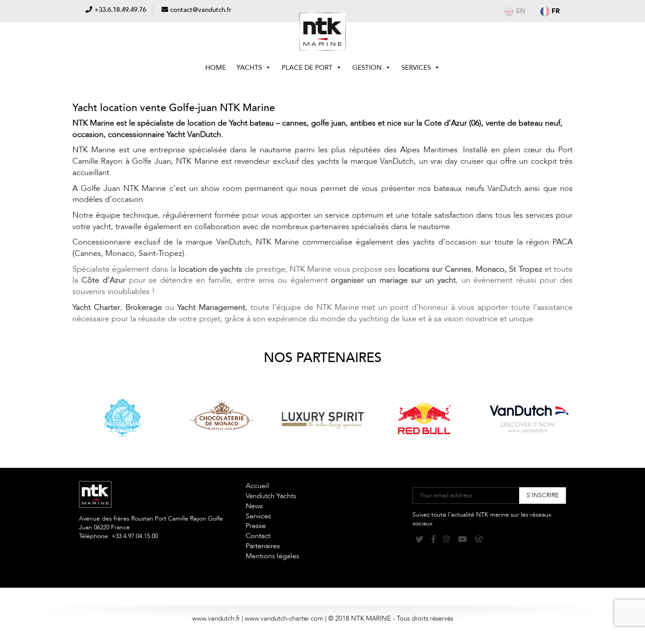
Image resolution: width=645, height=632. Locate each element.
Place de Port (307, 67)
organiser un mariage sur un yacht (393, 280)
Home (215, 67)
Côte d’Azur (103, 280)
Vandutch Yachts (271, 496)
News (254, 506)
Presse (256, 526)
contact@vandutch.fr (201, 9)
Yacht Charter (96, 307)
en (520, 11)
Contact (258, 536)
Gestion (367, 67)
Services (416, 67)
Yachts (249, 67)
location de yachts (210, 269)
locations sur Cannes (434, 269)
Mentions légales (272, 556)
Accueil (257, 486)
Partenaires (263, 546)
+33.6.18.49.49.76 (120, 9)
